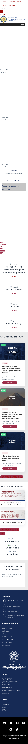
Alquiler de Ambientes (7, 682)
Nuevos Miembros (6, 684)
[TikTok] (17, 729)
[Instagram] (17, 723)
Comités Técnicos (5, 631)
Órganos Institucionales (7, 633)
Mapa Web (4, 710)
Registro (12, 5)
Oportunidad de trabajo (14, 180)
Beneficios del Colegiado (7, 643)
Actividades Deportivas (7, 642)
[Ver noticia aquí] (12, 495)
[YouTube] (23, 723)
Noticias (4, 5)
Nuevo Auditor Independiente (8, 685)
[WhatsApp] (10, 729)
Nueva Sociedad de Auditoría (8, 687)
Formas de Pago (14, 323)
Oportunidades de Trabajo (7, 639)
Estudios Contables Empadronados (9, 681)
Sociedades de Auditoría (7, 678)
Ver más (14, 276)
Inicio (3, 627)
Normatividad (5, 634)
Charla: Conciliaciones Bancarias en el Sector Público (10, 458)
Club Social (14, 306)
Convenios (4, 640)
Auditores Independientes (7, 679)
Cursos (3, 706)
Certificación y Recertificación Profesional (11, 690)
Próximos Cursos (15, 2)
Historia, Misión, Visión (7, 628)
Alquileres (14, 177)
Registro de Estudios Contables (8, 689)
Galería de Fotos (5, 704)
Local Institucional (14, 289)
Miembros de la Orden (7, 636)
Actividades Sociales (6, 645)
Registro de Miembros (6, 637)
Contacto (4, 2)
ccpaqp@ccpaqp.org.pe (12, 611)
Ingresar (2, 14)
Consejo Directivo (5, 630)
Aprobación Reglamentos (12, 522)
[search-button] (1, 11)
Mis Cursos (14, 170)
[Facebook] (10, 723)
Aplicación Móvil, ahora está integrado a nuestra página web (14, 270)
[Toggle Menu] (22, 24)
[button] (14, 70)
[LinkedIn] (4, 723)
